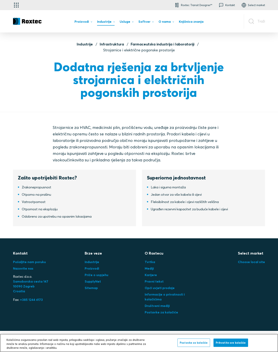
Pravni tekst (154, 281)
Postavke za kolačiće (161, 312)
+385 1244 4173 (31, 300)
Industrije (85, 44)
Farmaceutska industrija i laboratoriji (162, 44)
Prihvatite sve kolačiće (231, 342)
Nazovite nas (23, 268)
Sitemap (91, 288)
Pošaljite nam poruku (29, 262)
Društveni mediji (157, 306)
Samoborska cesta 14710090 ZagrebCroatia (30, 286)
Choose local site (251, 262)
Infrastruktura (112, 44)
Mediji (149, 268)
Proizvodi (92, 268)
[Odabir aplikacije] (16, 5)
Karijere (151, 275)
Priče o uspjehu (96, 275)
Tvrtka (150, 262)
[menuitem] (83, 22)
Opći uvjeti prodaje (160, 288)
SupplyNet (93, 281)
